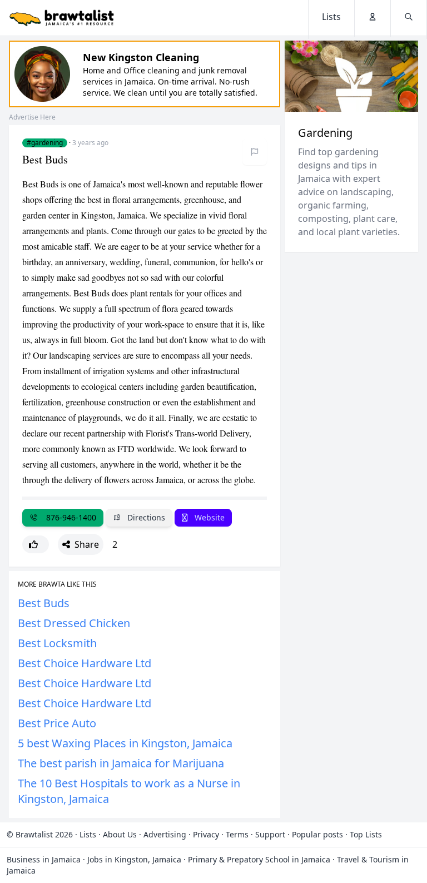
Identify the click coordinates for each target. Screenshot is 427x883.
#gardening (45, 142)
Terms (237, 834)
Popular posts (317, 834)
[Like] (35, 544)
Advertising (164, 834)
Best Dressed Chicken (74, 623)
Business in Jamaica (44, 859)
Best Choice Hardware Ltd (84, 663)
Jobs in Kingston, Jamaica (134, 859)
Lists (88, 834)
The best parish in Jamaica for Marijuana (121, 763)
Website (208, 517)
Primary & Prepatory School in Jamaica (259, 859)
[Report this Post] (254, 151)
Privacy (206, 834)
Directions (145, 517)
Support (270, 834)
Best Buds (43, 603)
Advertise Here (32, 117)
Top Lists (366, 834)
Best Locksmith (57, 643)
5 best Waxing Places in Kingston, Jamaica (125, 743)
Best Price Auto (57, 723)
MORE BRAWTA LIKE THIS (57, 584)
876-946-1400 (69, 517)
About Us (120, 834)
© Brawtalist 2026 (40, 834)
